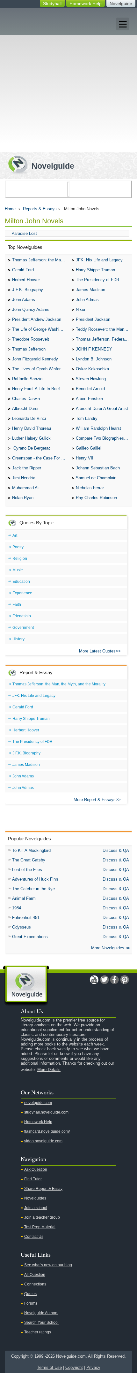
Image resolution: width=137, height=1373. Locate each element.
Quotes (30, 1294)
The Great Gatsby (28, 860)
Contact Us (33, 1236)
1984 (16, 908)
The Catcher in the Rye (33, 888)
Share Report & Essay (43, 1188)
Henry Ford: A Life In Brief (36, 388)
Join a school (35, 1208)
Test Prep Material (39, 1227)
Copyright (74, 1367)
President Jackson (93, 319)
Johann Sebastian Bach (98, 468)
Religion (19, 558)
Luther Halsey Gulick (31, 438)
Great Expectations (30, 936)
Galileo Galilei (88, 448)
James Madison (90, 289)
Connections (35, 1284)
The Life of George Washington (40, 329)
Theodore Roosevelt (30, 339)
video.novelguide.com (43, 1141)
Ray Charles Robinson (96, 497)
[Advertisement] (68, 80)
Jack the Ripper (26, 468)
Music (17, 570)
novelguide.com (38, 1102)
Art (14, 535)
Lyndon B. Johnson (94, 359)
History (18, 639)
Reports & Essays (40, 208)
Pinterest (124, 979)
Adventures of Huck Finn (35, 879)
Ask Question (35, 1169)
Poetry (18, 547)
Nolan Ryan (22, 497)
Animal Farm (24, 898)
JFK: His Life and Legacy (99, 260)
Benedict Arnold (90, 388)
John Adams (23, 299)
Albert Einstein (89, 398)
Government (23, 627)
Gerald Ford (23, 269)
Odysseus (21, 927)
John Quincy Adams (30, 309)
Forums (30, 1303)
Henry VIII (85, 458)
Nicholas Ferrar (90, 487)
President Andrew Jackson (36, 319)
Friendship (21, 616)
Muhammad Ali (26, 487)
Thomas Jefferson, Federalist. (103, 339)
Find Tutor (33, 1179)
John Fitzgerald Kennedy (35, 359)
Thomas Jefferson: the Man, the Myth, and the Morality (40, 260)
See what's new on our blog (48, 1265)
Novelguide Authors (41, 1313)
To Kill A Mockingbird (31, 850)
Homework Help (85, 3)
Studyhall (52, 3)
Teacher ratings (37, 1332)
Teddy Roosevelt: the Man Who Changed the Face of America (104, 329)
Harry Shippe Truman (95, 269)
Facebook (114, 979)
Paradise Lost (24, 233)
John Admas (87, 299)
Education (21, 581)
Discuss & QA (116, 850)
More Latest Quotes (97, 651)
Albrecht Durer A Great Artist (102, 408)
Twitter (104, 979)
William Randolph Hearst (98, 428)
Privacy (93, 1367)
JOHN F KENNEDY (94, 349)
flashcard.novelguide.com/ (47, 1131)
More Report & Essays (95, 799)
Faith (16, 604)
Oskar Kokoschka (92, 368)
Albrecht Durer (25, 408)
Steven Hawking (91, 378)
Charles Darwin (26, 398)
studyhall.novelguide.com (46, 1112)
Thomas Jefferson (29, 349)
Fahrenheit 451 (26, 917)
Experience (22, 593)
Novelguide (121, 3)
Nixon (81, 309)
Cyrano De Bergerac (31, 448)
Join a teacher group (42, 1217)
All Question (34, 1274)
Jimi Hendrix (23, 477)
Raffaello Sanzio (27, 378)
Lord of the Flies (27, 869)
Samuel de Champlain (96, 477)
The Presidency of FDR (97, 279)
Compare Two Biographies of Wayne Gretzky (104, 438)
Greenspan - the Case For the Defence (40, 458)
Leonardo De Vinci (29, 418)
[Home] (38, 164)
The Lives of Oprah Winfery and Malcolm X (40, 368)
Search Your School (41, 1322)
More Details (49, 1069)
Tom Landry (86, 418)
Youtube (94, 979)
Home (10, 208)
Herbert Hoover (26, 279)
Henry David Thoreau (31, 428)
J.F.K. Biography (27, 289)
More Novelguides (107, 947)
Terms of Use (49, 1367)
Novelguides (35, 1198)
